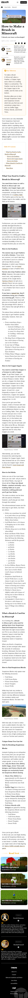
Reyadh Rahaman (18, 918)
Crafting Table (17, 195)
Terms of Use (14, 991)
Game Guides (7, 7)
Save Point (14, 980)
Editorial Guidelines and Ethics (14, 977)
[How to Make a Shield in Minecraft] (14, 864)
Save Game (23, 2)
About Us (14, 971)
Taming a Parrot (7, 281)
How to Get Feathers (13, 156)
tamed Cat (15, 293)
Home (2, 7)
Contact (14, 974)
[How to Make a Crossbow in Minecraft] (14, 881)
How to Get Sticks (12, 161)
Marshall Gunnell (18, 944)
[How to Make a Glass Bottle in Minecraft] (14, 897)
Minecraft (14, 7)
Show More (9, 168)
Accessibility (14, 983)
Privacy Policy (14, 993)
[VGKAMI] (5, 2)
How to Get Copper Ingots (15, 158)
